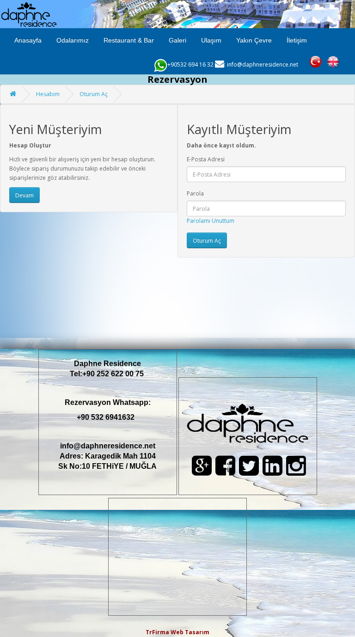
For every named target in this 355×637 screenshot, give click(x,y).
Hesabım (48, 94)
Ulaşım (211, 40)
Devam (24, 195)
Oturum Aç (94, 94)
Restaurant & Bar (129, 40)
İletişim (297, 40)
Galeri (177, 40)
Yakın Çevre (254, 40)
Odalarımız (72, 40)
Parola (195, 193)
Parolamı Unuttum (210, 221)
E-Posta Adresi (206, 159)
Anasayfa (28, 40)
